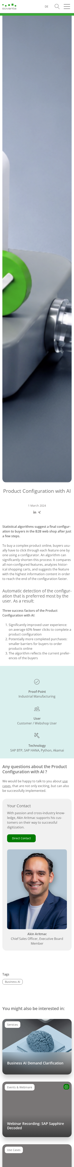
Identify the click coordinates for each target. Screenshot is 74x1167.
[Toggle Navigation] (67, 6)
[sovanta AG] (9, 6)
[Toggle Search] (57, 7)
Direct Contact (21, 838)
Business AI (12, 982)
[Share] (34, 512)
